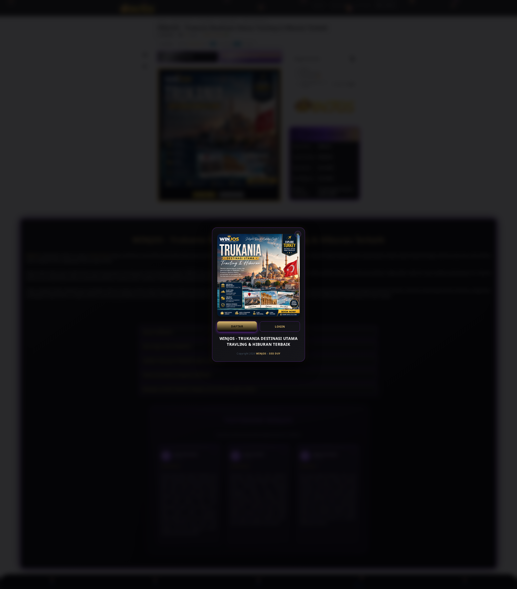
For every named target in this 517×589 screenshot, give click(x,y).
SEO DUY (274, 353)
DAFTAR (237, 326)
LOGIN (280, 326)
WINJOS (261, 353)
